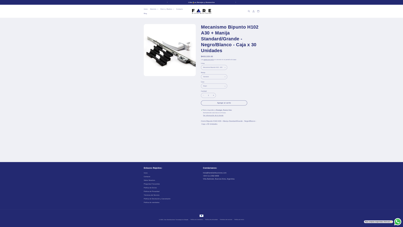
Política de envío (239, 219)
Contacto (147, 176)
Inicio (146, 173)
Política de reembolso (152, 202)
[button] (154, 9)
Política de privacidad (211, 219)
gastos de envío (209, 59)
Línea (203, 63)
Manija (203, 72)
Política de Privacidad (151, 191)
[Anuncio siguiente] (235, 2)
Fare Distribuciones (170, 219)
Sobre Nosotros (149, 180)
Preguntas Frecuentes (152, 184)
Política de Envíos (150, 188)
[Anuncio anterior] (167, 2)
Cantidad (204, 91)
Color (202, 82)
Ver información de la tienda (213, 115)
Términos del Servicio (152, 195)
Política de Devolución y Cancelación (157, 199)
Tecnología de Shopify (182, 219)
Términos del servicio (226, 219)
